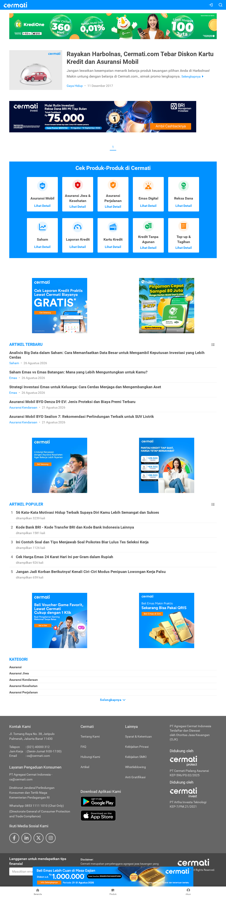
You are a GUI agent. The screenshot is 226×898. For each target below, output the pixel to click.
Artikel (85, 767)
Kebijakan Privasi (137, 746)
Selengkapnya (111, 700)
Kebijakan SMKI (136, 757)
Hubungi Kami (90, 757)
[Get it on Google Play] (122, 801)
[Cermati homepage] (193, 862)
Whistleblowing (135, 767)
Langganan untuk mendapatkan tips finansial (37, 861)
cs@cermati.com (38, 755)
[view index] (213, 344)
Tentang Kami (90, 736)
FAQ (83, 746)
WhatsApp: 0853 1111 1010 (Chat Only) (36, 805)
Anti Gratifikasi (135, 777)
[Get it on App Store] (122, 815)
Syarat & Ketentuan (138, 736)
